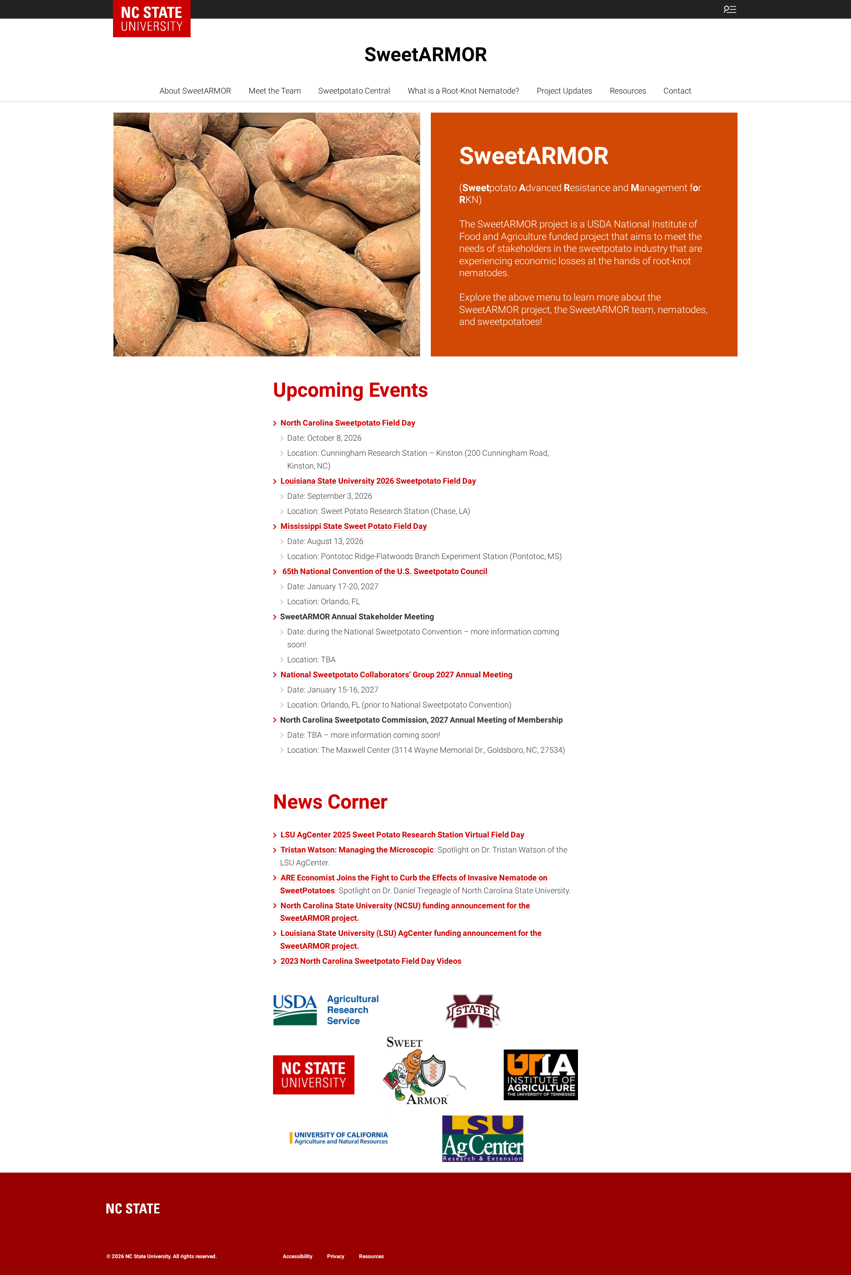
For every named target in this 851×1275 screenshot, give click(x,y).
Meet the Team (275, 90)
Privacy (335, 1256)
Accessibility (297, 1256)
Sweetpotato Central (354, 90)
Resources (628, 90)
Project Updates (564, 90)
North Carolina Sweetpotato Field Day (348, 422)
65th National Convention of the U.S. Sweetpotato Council (385, 571)
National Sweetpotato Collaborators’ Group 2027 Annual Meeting (396, 674)
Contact (677, 90)
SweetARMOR (425, 54)
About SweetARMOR (195, 90)
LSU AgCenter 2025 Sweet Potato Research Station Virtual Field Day (402, 834)
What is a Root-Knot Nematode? (463, 90)
